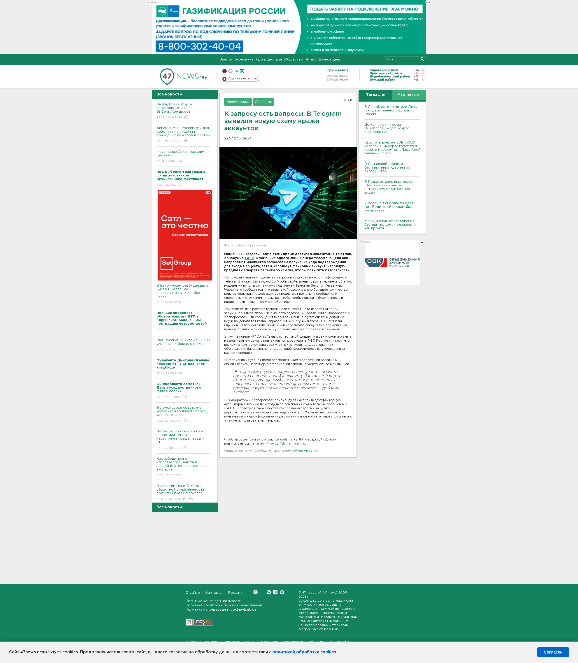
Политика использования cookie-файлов (221, 609)
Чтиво (310, 59)
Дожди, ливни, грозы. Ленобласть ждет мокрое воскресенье (387, 128)
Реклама (235, 592)
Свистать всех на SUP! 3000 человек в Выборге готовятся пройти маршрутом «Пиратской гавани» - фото (392, 148)
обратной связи (305, 451)
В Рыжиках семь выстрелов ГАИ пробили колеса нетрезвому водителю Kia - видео (388, 187)
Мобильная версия (224, 71)
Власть (225, 59)
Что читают (409, 95)
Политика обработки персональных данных (224, 605)
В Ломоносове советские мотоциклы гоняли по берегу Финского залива (181, 414)
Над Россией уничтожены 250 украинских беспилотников (183, 345)
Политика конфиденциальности (213, 601)
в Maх (301, 444)
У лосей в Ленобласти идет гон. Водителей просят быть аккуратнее (389, 207)
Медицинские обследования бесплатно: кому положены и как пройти (390, 225)
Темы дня (375, 95)
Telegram (275, 592)
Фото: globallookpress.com (245, 245)
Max (282, 592)
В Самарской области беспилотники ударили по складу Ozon (387, 167)
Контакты (213, 592)
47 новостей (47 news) (320, 592)
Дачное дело (330, 59)
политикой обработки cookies (304, 652)
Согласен (553, 652)
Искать (422, 59)
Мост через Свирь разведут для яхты (181, 156)
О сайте (193, 592)
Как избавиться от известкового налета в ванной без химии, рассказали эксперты (183, 467)
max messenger (242, 71)
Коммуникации (237, 102)
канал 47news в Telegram (274, 444)
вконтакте (230, 71)
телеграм (236, 71)
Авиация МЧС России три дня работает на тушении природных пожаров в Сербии (183, 134)
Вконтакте (269, 592)
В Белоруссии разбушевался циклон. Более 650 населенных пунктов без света (182, 294)
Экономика (243, 59)
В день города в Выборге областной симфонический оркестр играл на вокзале (180, 492)
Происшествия (269, 59)
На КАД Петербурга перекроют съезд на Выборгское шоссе (174, 111)
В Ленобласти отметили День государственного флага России (390, 110)
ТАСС (249, 258)
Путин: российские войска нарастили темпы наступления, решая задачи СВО (180, 439)
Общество (293, 59)
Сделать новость (242, 78)
